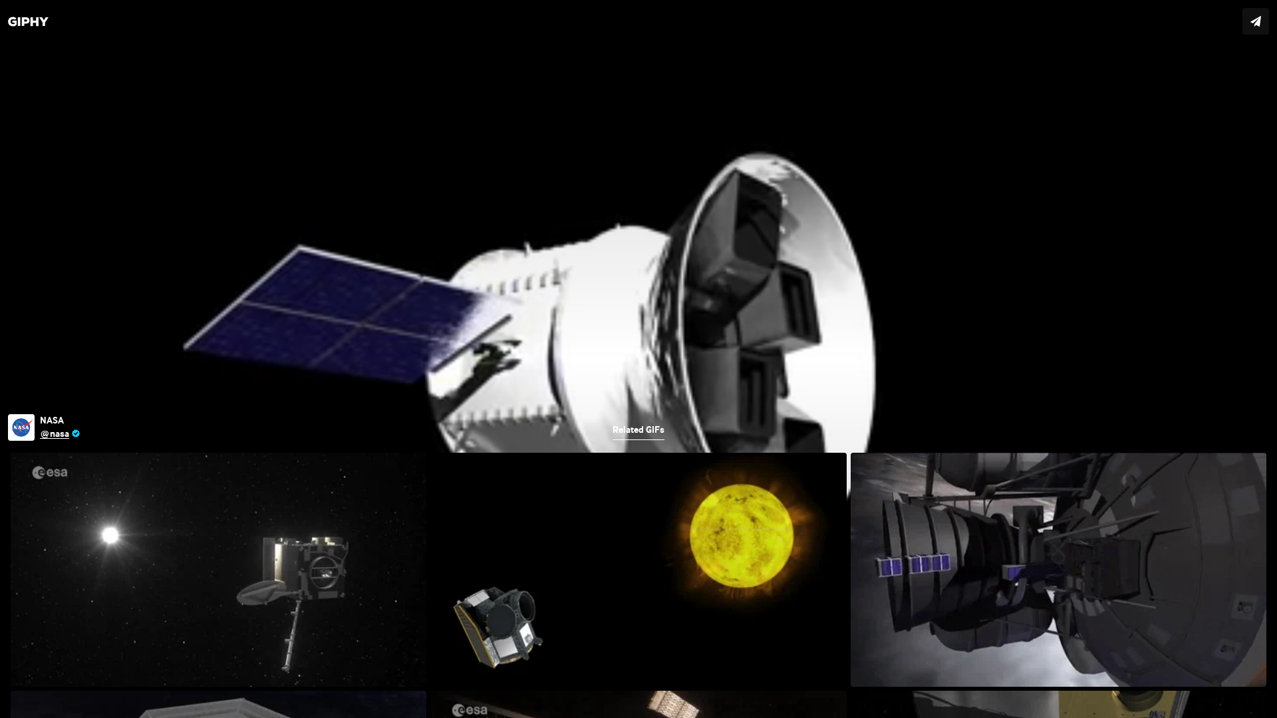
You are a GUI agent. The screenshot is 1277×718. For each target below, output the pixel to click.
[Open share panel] (1255, 21)
